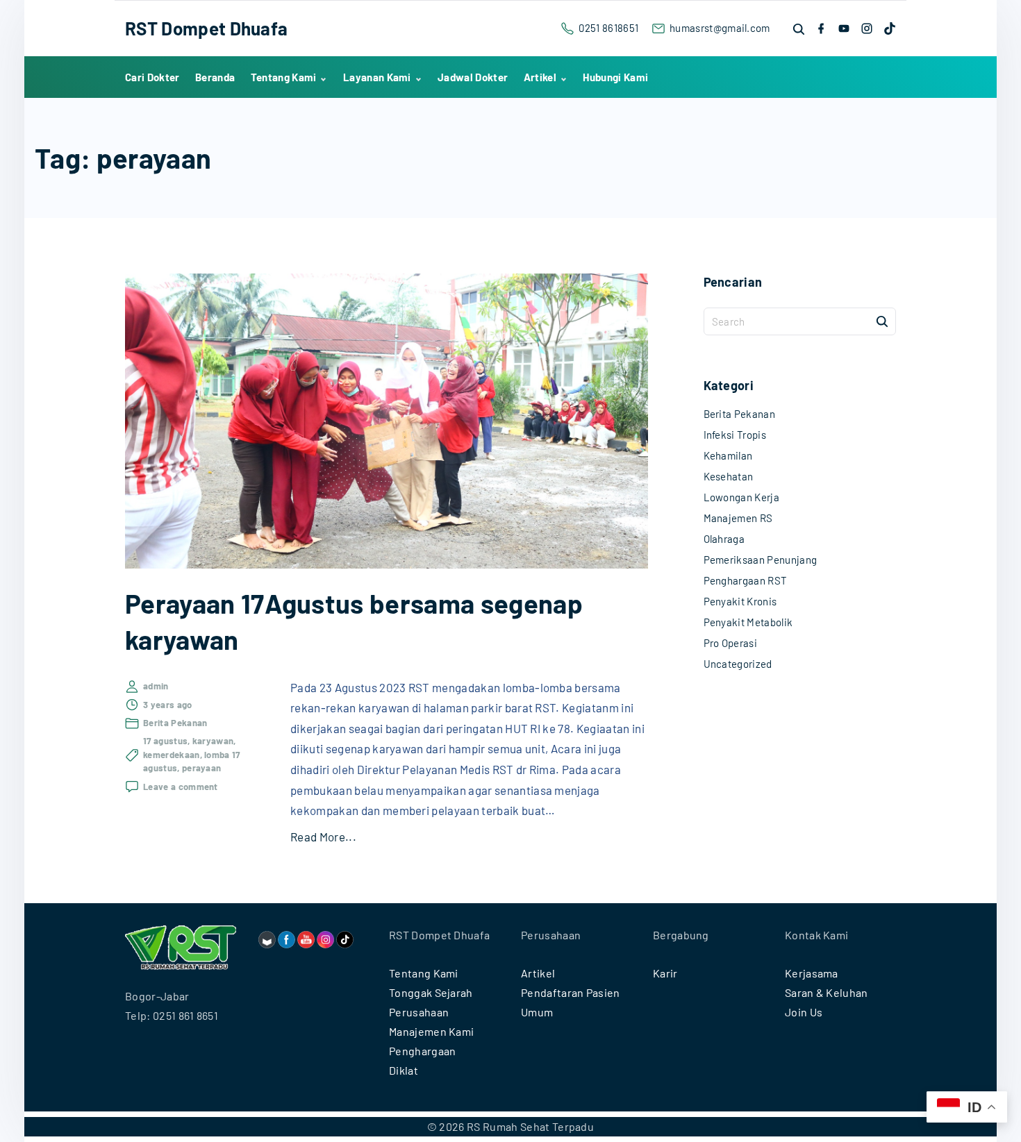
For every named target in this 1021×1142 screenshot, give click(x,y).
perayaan (202, 767)
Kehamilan (728, 455)
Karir (665, 973)
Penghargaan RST (746, 580)
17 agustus (165, 740)
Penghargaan (422, 1050)
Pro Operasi (731, 643)
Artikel (538, 973)
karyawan (213, 740)
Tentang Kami (423, 973)
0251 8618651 (608, 28)
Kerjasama (811, 973)
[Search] (882, 321)
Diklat (403, 1070)
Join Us (803, 1011)
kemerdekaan (171, 754)
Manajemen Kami (431, 1031)
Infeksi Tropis (735, 434)
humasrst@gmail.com (720, 28)
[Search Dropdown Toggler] (799, 28)
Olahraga (724, 538)
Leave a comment (180, 787)
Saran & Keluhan (826, 992)
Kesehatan (729, 476)
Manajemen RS (738, 518)
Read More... (323, 836)
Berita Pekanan (175, 722)
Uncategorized (738, 663)
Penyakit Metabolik (748, 622)
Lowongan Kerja (741, 497)
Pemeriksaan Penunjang (760, 559)
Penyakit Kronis (740, 601)
